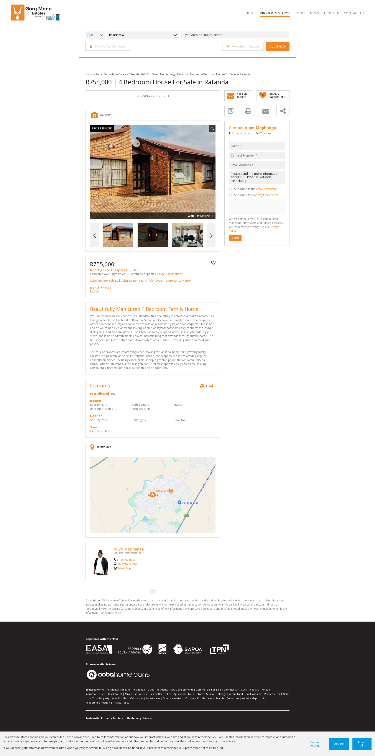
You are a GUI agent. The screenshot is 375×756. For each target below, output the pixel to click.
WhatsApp (124, 568)
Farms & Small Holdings (212, 694)
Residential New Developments (174, 689)
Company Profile (195, 698)
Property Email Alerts (264, 195)
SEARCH (280, 46)
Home (100, 689)
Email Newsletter (267, 189)
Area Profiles (119, 698)
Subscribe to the (256, 189)
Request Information (98, 702)
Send (235, 238)
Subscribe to (256, 195)
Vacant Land (236, 694)
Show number (126, 560)
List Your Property (98, 698)
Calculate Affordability (104, 280)
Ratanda (182, 74)
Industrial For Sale (260, 689)
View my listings (127, 563)
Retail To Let (114, 694)
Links (262, 698)
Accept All (362, 743)
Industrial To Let (95, 694)
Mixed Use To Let (160, 694)
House (194, 74)
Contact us (233, 698)
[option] (187, 235)
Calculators (136, 698)
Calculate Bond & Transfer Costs (142, 280)
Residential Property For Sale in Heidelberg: (114, 718)
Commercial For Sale (208, 689)
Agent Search (216, 698)
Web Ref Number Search (111, 46)
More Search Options (246, 46)
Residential (137, 74)
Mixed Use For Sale (136, 694)
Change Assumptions (169, 274)
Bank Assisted (254, 694)
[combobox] (236, 35)
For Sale (152, 74)
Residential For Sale (118, 689)
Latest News (153, 698)
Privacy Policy (121, 702)
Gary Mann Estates (116, 74)
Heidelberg (167, 74)
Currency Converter (178, 280)
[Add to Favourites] (213, 263)
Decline (339, 744)
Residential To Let (143, 689)
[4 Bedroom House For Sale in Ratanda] (152, 172)
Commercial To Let (235, 689)
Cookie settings (315, 743)
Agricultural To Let (184, 694)
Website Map (249, 698)
